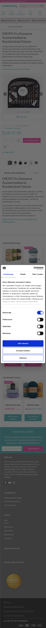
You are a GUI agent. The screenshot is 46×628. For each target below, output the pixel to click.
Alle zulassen (23, 343)
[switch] (40, 319)
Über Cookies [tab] (37, 274)
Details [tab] (23, 274)
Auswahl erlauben (23, 351)
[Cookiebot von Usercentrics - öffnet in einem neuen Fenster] (33, 268)
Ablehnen (23, 358)
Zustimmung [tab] (8, 274)
